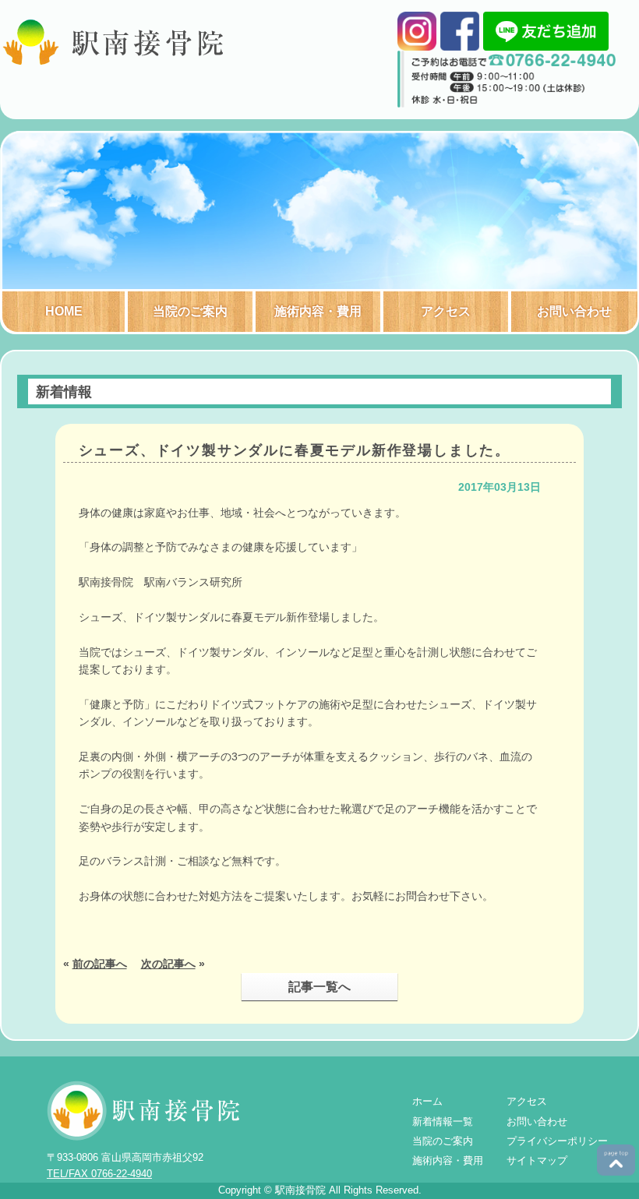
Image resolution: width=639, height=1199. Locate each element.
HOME (64, 311)
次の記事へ (168, 963)
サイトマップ (537, 1160)
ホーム (427, 1101)
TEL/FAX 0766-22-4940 (99, 1174)
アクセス (446, 311)
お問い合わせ (574, 311)
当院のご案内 (190, 311)
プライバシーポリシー (557, 1141)
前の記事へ (99, 963)
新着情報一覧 (442, 1121)
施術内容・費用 (318, 311)
